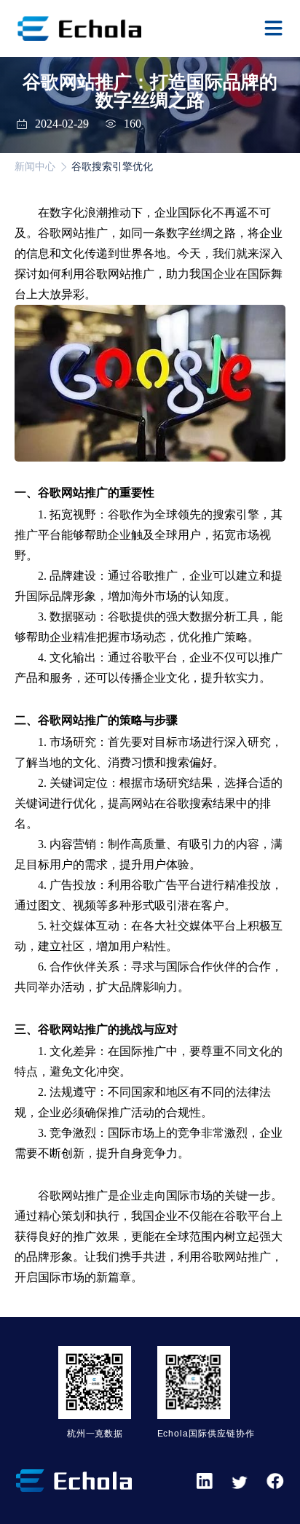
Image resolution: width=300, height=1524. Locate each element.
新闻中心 (35, 166)
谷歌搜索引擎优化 (112, 166)
